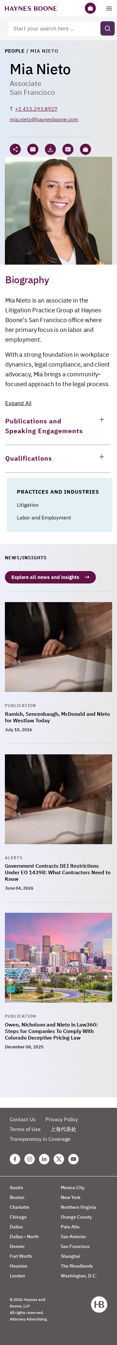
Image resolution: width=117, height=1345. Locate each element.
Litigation (28, 504)
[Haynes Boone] (31, 8)
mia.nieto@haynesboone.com (44, 119)
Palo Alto (70, 1227)
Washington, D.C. (79, 1276)
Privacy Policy (62, 1119)
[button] (85, 149)
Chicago (18, 1217)
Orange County (76, 1217)
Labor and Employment (44, 517)
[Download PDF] (50, 149)
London (17, 1276)
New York (71, 1197)
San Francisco (32, 92)
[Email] (32, 149)
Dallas (16, 1227)
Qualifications (28, 458)
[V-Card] (67, 149)
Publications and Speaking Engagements (44, 426)
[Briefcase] (90, 8)
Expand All (18, 403)
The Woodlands (77, 1266)
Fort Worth (21, 1256)
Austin (16, 1187)
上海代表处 (63, 1129)
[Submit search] (107, 28)
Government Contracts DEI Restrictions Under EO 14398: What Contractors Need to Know (57, 872)
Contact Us (23, 1119)
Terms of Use (25, 1129)
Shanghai (70, 1256)
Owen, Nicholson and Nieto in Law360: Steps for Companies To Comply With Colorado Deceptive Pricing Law (51, 1031)
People (15, 51)
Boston (17, 1197)
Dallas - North (24, 1236)
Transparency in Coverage (40, 1139)
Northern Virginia (79, 1207)
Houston (18, 1266)
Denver (17, 1246)
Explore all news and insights (45, 577)
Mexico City (72, 1187)
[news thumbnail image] (58, 652)
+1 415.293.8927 (36, 109)
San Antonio (73, 1236)
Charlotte (19, 1207)
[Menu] (109, 8)
